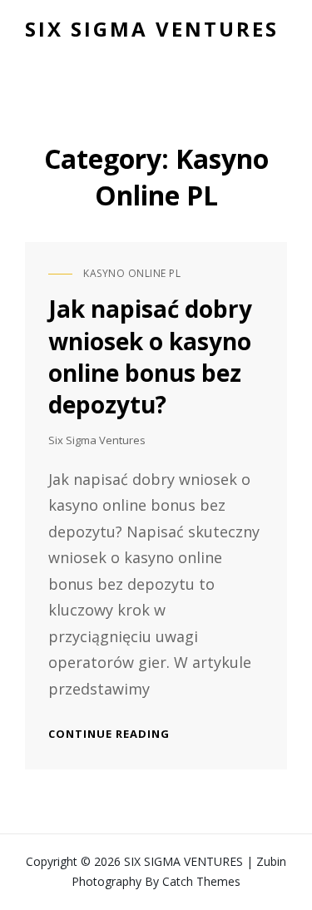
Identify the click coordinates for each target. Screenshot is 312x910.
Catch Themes (201, 881)
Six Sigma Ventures (97, 440)
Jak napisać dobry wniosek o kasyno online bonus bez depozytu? (150, 356)
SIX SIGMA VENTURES (152, 28)
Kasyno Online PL (132, 273)
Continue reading (109, 733)
